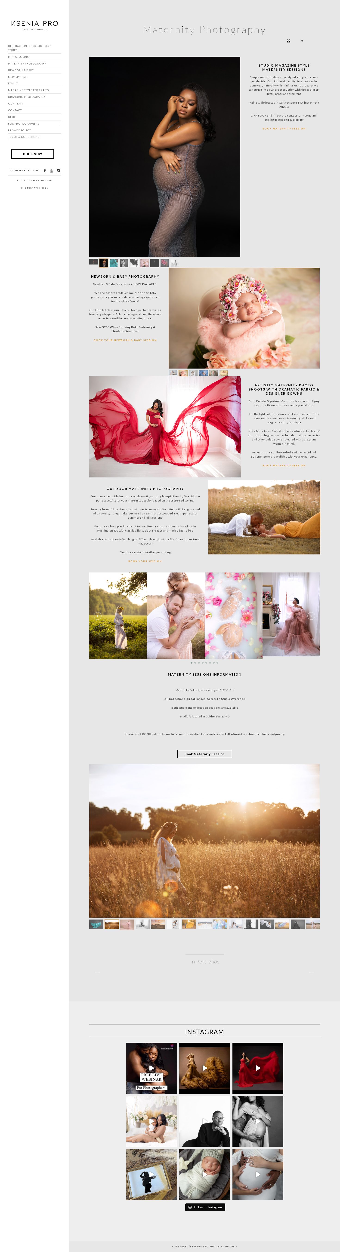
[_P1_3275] (118, 523)
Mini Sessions (18, 56)
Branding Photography (26, 96)
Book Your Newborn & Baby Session (125, 240)
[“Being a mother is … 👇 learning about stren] (151, 1045)
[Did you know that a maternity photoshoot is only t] (204, 1098)
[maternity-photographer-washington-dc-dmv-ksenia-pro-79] (233, 523)
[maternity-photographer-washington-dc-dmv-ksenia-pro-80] (204, 753)
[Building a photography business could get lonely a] (151, 992)
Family (13, 83)
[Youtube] (51, 170)
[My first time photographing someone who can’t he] (257, 992)
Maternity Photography (27, 63)
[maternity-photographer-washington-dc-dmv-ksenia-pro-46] (176, 523)
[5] (244, 218)
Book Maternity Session (284, 128)
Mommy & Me (18, 76)
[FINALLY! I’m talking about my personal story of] (257, 1098)
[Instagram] (58, 170)
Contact (15, 110)
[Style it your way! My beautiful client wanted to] (204, 992)
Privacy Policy (19, 130)
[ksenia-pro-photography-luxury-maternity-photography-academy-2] (165, 106)
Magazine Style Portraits (28, 90)
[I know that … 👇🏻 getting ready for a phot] (257, 1045)
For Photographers (23, 123)
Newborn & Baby (21, 70)
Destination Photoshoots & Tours (30, 48)
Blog (12, 116)
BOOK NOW (32, 154)
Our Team (15, 103)
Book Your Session (145, 461)
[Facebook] (44, 170)
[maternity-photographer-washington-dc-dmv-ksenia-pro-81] (291, 521)
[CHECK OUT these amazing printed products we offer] (151, 1098)
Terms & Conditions (23, 136)
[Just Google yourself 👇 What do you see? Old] (204, 1045)
